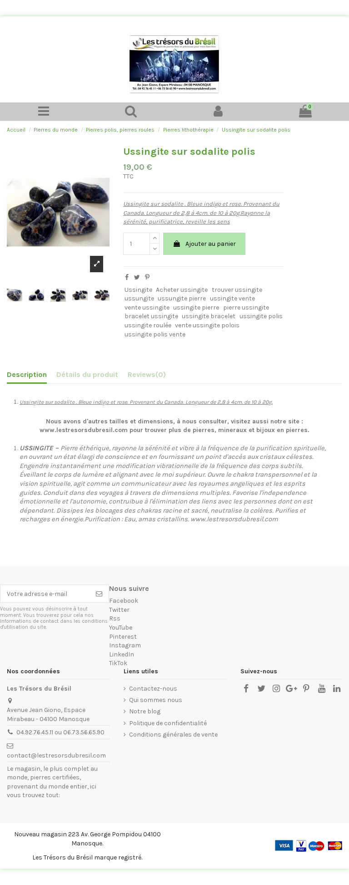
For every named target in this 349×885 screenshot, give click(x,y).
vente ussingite (147, 307)
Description (27, 374)
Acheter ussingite (182, 290)
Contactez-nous (153, 688)
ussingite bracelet (208, 316)
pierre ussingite (246, 307)
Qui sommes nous (155, 700)
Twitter (119, 610)
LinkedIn (121, 654)
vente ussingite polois (207, 325)
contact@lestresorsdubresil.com (56, 755)
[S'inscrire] (99, 593)
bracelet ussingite (151, 316)
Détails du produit (87, 374)
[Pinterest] (147, 277)
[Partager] (127, 277)
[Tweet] (137, 277)
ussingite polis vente (155, 334)
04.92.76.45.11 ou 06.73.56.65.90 (60, 732)
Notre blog (144, 711)
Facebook (123, 601)
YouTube (120, 627)
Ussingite (138, 290)
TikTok (118, 663)
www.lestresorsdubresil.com (234, 519)
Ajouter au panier (210, 244)
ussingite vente (232, 298)
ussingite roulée (148, 325)
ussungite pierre (182, 298)
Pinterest (123, 637)
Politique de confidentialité (168, 723)
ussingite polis (261, 316)
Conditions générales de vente (173, 734)
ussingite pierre (196, 307)
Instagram (125, 645)
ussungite (139, 298)
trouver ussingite (237, 290)
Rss (114, 618)
